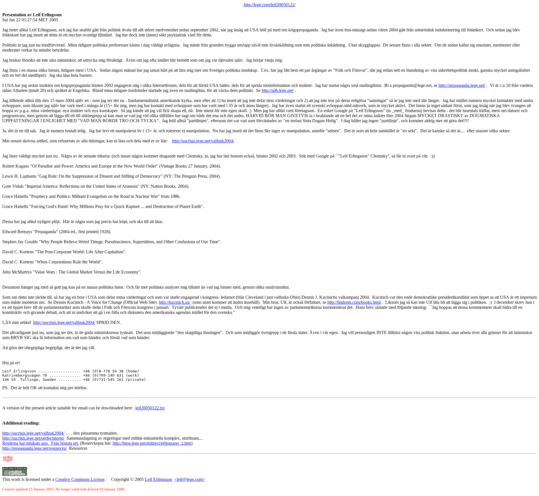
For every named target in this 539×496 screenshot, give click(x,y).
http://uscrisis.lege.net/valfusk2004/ (203, 140)
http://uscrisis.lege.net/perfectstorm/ (33, 438)
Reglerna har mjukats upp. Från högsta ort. (40, 443)
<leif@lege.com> (189, 479)
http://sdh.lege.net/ (278, 90)
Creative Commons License (79, 479)
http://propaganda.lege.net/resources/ (34, 448)
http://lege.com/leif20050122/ (270, 4)
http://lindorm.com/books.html (354, 302)
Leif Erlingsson (158, 479)
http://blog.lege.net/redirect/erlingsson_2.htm (152, 443)
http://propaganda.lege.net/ (461, 85)
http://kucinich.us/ (174, 302)
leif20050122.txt (150, 407)
